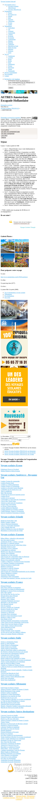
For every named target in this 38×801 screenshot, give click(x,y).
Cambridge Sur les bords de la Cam (11, 489)
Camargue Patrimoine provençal (10, 601)
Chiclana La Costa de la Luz (9, 570)
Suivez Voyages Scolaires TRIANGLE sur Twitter (19, 454)
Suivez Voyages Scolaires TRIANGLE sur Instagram (20, 451)
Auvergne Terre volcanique (9, 614)
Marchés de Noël (13, 46)
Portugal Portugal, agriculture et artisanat (12, 717)
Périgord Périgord (6, 586)
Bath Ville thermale (6, 493)
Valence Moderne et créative (9, 573)
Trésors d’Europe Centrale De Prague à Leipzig (14, 689)
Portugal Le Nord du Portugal (9, 725)
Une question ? (16, 117)
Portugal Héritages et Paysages (10, 732)
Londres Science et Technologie (10, 486)
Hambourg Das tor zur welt (9, 697)
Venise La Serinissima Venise (9, 642)
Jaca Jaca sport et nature (8, 540)
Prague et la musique (7, 733)
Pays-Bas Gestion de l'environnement (12, 735)
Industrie (10, 43)
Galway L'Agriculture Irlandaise (10, 525)
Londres (10, 57)
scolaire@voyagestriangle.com (22, 223)
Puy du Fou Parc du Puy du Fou (10, 594)
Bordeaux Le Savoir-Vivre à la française (12, 591)
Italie (9, 18)
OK (29, 436)
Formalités (5, 130)
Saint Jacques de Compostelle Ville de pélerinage (15, 556)
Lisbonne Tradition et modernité (10, 727)
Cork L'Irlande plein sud (8, 527)
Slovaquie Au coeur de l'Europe (10, 728)
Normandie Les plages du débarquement (12, 589)
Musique (10, 49)
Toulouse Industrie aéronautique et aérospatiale (14, 620)
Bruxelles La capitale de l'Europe (10, 747)
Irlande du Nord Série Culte (9, 520)
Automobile (11, 33)
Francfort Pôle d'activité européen (10, 704)
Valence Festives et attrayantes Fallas (11, 558)
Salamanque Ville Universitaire (10, 576)
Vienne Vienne (5, 722)
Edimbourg (11, 64)
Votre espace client (6, 438)
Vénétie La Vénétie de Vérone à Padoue (12, 665)
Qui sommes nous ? (10, 4)
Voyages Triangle (29, 798)
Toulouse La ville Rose (7, 612)
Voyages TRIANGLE (14, 9)
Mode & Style (12, 48)
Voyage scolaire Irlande (12, 517)
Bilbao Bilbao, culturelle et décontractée (12, 538)
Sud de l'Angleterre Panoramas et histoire (13, 513)
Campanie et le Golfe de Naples (10, 655)
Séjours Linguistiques (10, 72)
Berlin (10, 61)
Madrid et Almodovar (7, 566)
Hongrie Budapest (6, 730)
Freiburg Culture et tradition (9, 692)
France (10, 13)
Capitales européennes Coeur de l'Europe (13, 750)
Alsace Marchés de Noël (8, 627)
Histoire (10, 41)
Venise (10, 69)
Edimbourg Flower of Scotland (10, 469)
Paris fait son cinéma (7, 629)
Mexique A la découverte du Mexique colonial (14, 723)
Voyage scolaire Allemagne (13, 684)
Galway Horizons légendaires (9, 524)
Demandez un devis (6, 105)
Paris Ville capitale (6, 592)
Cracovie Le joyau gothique (9, 757)
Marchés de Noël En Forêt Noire (10, 702)
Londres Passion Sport (7, 483)
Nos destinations (9, 296)
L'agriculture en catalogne (8, 550)
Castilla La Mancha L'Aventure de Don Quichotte (15, 561)
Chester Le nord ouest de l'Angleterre (12, 503)
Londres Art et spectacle (8, 498)
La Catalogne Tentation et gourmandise (12, 563)
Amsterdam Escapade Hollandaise (11, 760)
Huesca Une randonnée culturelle (10, 560)
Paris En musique (6, 606)
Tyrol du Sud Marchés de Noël (10, 673)
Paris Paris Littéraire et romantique (11, 587)
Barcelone (11, 67)
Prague (10, 66)
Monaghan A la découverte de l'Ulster (12, 530)
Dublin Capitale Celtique (8, 522)
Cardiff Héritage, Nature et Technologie (12, 511)
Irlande (10, 16)
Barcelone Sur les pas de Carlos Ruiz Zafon (13, 545)
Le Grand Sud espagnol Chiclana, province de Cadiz (16, 578)
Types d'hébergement (14, 82)
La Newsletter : (5, 436)
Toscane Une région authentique (10, 656)
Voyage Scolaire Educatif (8, 1)
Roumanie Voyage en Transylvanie (11, 740)
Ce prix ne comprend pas (10, 132)
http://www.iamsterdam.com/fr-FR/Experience (14, 277)
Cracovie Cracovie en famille (9, 715)
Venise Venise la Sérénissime (9, 648)
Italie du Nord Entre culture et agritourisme (13, 650)
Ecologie (10, 36)
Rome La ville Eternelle (8, 643)
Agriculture (11, 28)
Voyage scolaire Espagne (12, 534)
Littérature (11, 44)
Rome (10, 59)
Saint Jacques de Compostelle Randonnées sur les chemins (18, 571)
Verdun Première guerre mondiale (10, 630)
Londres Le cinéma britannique (10, 484)
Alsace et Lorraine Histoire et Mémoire (12, 634)
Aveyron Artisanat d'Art (8, 611)
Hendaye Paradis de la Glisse (9, 609)
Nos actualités (8, 74)
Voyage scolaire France (12, 582)
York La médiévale (6, 491)
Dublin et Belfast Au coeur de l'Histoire (12, 529)
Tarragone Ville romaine (8, 575)
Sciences (10, 51)
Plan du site (19, 798)
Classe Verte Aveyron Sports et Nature (12, 624)
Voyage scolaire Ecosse (11, 465)
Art (9, 29)
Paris (9, 62)
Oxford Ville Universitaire (8, 504)
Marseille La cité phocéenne (9, 602)
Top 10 (6, 54)
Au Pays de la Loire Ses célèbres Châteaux (13, 632)
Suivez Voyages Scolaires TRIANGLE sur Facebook (20, 452)
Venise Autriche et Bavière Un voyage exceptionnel (16, 660)
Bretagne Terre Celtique (8, 599)
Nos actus (7, 297)
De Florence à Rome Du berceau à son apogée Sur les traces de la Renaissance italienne (14, 652)
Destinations (8, 11)
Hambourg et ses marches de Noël (11, 696)
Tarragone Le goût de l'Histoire (10, 568)
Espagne (10, 19)
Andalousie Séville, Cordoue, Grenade (12, 542)
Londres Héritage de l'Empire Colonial (12, 509)
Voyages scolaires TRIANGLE (13, 7)
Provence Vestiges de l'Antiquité (10, 607)
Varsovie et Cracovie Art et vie (10, 745)
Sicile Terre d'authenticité (8, 680)
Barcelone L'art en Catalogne (9, 548)
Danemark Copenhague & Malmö (11, 743)
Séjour (3, 137)
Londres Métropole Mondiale (9, 508)
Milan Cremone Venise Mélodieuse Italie (12, 676)
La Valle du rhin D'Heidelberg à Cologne (13, 701)
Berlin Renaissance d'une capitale (10, 691)
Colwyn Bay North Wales (8, 501)
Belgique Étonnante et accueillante (11, 753)
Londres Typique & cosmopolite (10, 481)
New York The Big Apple (8, 742)
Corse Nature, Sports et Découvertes (11, 625)
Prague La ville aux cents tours (10, 719)
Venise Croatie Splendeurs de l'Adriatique (13, 661)
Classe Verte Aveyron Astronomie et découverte (14, 622)
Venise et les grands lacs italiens (10, 675)
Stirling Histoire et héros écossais (10, 471)
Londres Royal (5, 496)
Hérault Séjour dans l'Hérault (9, 596)
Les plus (4, 135)
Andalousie (11, 56)
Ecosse (10, 23)
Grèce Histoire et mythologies (9, 755)
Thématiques (8, 26)
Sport (9, 52)
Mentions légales (21, 796)
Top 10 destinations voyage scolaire (14, 292)
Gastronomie (12, 39)
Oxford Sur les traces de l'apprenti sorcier (13, 494)
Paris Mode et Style (6, 619)
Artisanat (10, 31)
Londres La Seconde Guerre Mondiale (12, 488)
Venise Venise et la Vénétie (9, 647)
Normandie (11, 71)
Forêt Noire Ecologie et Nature (10, 688)
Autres (10, 24)
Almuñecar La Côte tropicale (9, 555)
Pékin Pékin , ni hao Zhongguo (10, 748)
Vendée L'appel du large (8, 597)
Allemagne (11, 21)
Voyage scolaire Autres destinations (17, 711)
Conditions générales (9, 798)
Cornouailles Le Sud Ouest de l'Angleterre (13, 499)
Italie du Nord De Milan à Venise (10, 663)
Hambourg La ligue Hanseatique (10, 694)
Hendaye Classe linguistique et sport (11, 616)
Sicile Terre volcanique (7, 678)
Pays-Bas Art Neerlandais (8, 758)
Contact (6, 76)
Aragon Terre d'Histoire (8, 553)
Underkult (19, 799)
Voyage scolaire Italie (11, 638)
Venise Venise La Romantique (9, 645)
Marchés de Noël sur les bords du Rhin (12, 707)
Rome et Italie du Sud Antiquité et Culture (13, 658)
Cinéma (10, 34)
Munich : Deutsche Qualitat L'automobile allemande (16, 706)
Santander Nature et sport (8, 546)
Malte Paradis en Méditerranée (9, 752)
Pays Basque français (7, 604)
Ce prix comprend (7, 133)
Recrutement (31, 796)
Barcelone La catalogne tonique (10, 543)
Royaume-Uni (12, 14)
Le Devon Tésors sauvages (9, 506)
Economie (11, 38)
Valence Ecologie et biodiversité (10, 565)
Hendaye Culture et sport (8, 617)
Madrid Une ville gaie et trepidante (11, 551)
